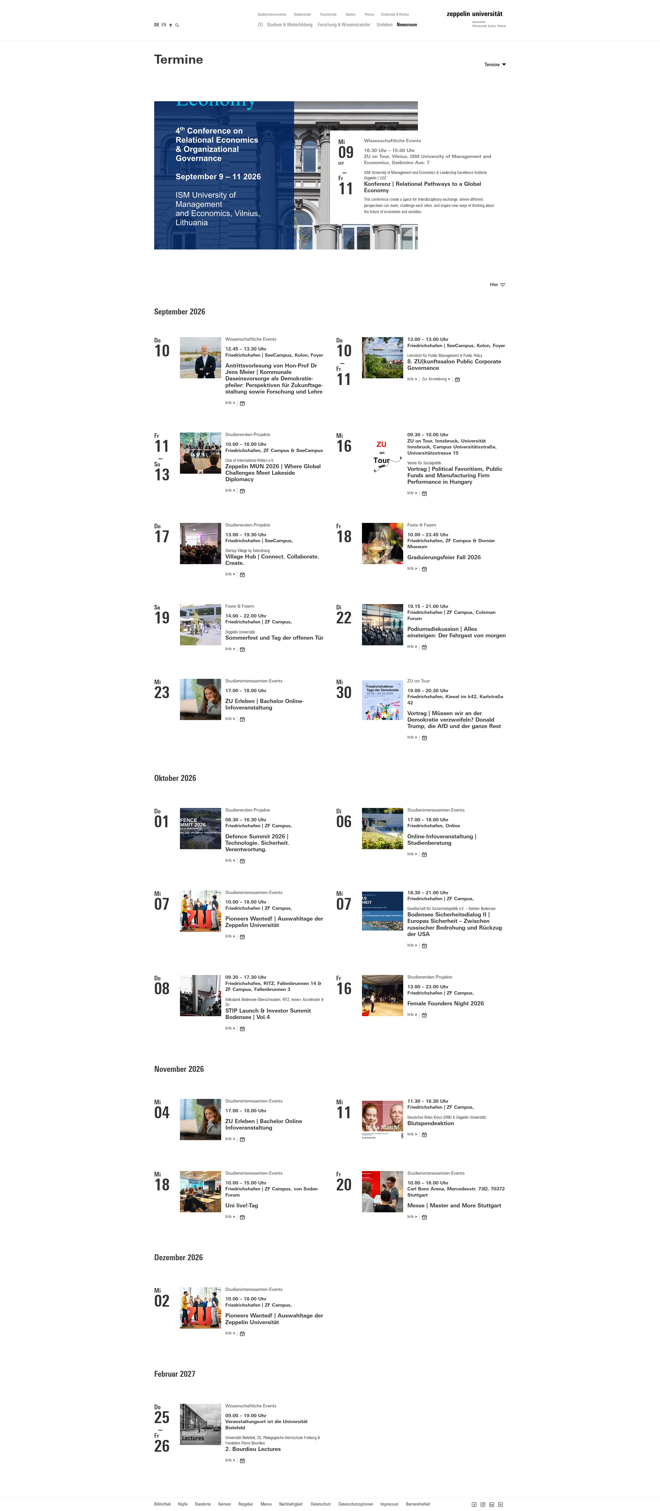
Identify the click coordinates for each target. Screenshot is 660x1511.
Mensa (266, 1504)
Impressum (390, 1504)
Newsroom (407, 25)
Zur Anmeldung (434, 379)
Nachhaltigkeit (291, 1504)
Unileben (385, 25)
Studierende (302, 15)
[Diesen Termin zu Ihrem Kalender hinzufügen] (243, 403)
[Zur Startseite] (476, 19)
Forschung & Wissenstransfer (344, 25)
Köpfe (182, 1504)
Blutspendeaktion (430, 1123)
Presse (369, 15)
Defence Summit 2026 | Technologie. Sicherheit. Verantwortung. (257, 843)
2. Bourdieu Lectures (253, 1449)
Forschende (328, 15)
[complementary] (171, 25)
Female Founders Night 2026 (445, 1004)
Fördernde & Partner (395, 15)
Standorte (203, 1504)
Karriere (224, 1504)
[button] (474, 1504)
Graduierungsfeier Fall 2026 (444, 558)
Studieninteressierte (272, 15)
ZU (260, 25)
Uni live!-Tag (241, 1206)
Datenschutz (321, 1504)
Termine (178, 60)
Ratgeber (245, 1504)
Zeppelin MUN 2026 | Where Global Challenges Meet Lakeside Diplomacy (273, 473)
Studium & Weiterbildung (289, 25)
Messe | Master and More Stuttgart (454, 1206)
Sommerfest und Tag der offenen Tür (274, 638)
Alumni (351, 15)
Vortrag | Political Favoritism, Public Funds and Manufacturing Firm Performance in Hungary (454, 476)
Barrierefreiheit (418, 1504)
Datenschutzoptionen (356, 1504)
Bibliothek (162, 1504)
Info (228, 403)
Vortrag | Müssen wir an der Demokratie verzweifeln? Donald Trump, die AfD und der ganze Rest (454, 720)
